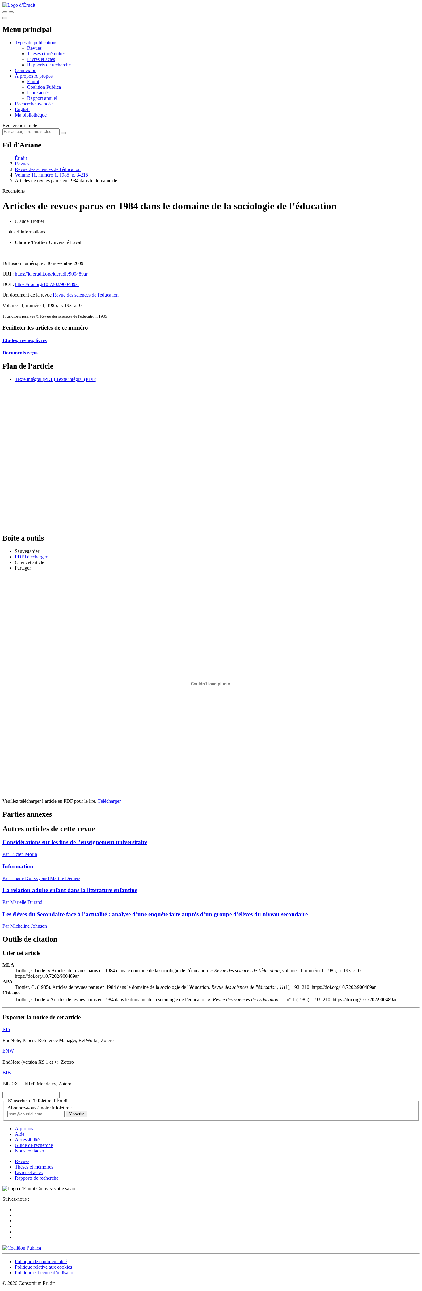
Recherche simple (19, 125)
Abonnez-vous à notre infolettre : (39, 1107)
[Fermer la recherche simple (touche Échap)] (11, 12)
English (22, 109)
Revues (34, 48)
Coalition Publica (44, 87)
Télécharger (109, 801)
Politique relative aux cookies (43, 1267)
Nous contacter (29, 1150)
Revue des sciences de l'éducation (48, 169)
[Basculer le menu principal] (4, 18)
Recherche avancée (34, 103)
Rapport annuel (42, 98)
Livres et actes (41, 59)
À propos (43, 76)
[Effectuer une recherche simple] (4, 12)
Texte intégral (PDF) (35, 379)
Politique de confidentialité (41, 1261)
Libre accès (38, 92)
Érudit (33, 81)
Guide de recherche (34, 1145)
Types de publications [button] (36, 42)
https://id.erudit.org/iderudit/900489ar (51, 273)
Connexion (25, 70)
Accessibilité (27, 1139)
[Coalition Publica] (21, 1247)
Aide (19, 1134)
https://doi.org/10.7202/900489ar (47, 284)
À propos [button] (24, 76)
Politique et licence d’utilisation (45, 1272)
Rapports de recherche (49, 64)
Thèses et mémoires (46, 53)
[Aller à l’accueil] (18, 5)
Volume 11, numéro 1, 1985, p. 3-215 (51, 174)
